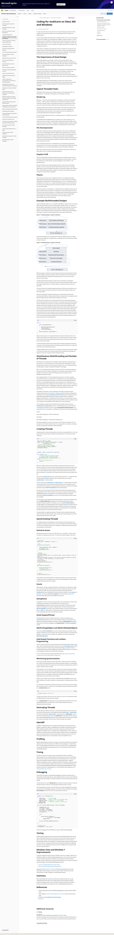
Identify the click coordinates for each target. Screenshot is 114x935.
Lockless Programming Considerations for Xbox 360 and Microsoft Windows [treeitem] (8, 81)
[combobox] (9, 19)
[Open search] (108, 10)
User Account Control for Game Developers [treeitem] (8, 126)
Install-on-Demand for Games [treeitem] (8, 73)
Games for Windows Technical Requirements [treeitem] (8, 64)
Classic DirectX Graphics (44, 17)
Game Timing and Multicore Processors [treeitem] (8, 61)
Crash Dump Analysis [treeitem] (6, 44)
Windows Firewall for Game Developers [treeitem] (7, 133)
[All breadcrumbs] (38, 18)
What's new (103, 13)
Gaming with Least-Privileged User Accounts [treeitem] (9, 70)
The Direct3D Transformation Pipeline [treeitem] (9, 117)
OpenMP (41, 899)
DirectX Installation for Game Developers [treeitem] (8, 55)
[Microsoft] (2, 10)
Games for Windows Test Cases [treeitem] (8, 67)
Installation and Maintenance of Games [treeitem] (8, 76)
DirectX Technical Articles (56, 17)
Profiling (98, 33)
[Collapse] (17, 17)
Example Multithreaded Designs (103, 23)
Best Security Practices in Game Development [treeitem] (8, 32)
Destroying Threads (101, 30)
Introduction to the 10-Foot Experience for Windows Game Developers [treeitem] (8, 93)
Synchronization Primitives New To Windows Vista (50, 866)
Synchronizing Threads (101, 28)
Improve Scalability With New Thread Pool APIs (49, 864)
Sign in (111, 10)
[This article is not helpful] (108, 39)
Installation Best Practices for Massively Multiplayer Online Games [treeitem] (9, 85)
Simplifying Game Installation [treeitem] (8, 111)
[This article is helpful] (107, 39)
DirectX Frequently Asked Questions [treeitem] (9, 52)
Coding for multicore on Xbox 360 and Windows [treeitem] (9, 37)
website (69, 735)
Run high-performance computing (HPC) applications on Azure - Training (51, 915)
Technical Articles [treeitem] (5, 21)
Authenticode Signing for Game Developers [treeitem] (8, 28)
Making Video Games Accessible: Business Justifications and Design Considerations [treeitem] (9, 98)
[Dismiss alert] (112, 2)
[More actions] (76, 18)
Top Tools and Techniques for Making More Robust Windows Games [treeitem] (9, 122)
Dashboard (109, 13)
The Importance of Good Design (103, 20)
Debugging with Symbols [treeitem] (7, 46)
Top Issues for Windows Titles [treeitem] (8, 119)
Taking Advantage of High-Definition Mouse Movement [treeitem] (9, 114)
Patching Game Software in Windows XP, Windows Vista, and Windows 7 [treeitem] (9, 106)
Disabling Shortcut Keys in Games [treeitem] (9, 58)
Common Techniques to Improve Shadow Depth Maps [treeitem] (8, 41)
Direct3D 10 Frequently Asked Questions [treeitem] (8, 49)
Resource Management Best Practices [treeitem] (9, 109)
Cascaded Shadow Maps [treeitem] (7, 34)
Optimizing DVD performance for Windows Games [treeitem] (8, 102)
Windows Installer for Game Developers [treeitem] (7, 140)
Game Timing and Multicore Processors (56, 894)
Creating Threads (100, 27)
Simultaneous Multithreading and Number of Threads (104, 25)
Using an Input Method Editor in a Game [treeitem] (9, 129)
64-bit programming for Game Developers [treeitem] (8, 24)
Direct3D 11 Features (50, 869)
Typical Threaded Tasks (101, 21)
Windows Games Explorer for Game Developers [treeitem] (9, 136)
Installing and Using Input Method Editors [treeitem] (9, 88)
